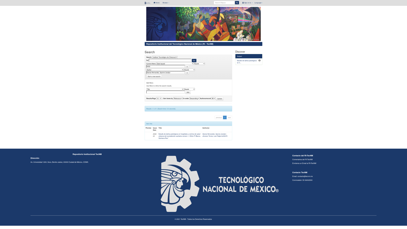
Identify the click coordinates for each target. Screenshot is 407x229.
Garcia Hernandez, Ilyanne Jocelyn (214, 134)
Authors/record (205, 98)
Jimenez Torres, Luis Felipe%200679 (214, 136)
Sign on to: (248, 3)
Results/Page (151, 98)
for (147, 60)
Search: (149, 57)
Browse (165, 3)
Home (157, 3)
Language (257, 3)
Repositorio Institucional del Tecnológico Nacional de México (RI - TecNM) (179, 44)
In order (186, 98)
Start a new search (154, 76)
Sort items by (168, 98)
